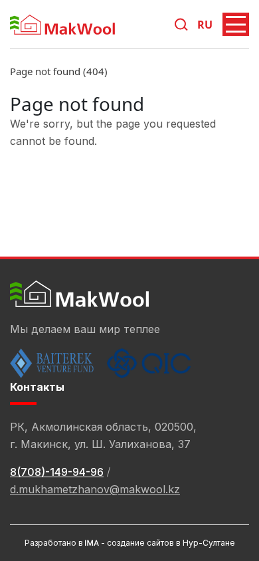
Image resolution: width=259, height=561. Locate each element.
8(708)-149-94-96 (57, 472)
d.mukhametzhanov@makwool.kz (95, 489)
